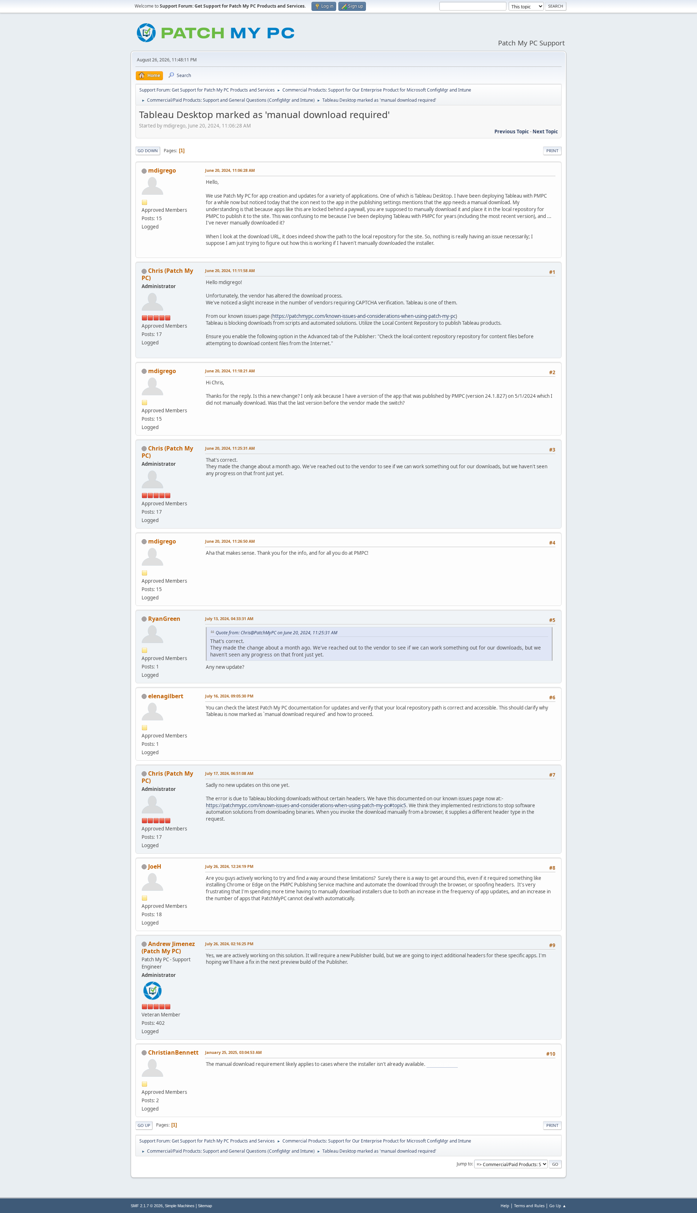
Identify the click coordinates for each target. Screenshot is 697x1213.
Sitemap (205, 1206)
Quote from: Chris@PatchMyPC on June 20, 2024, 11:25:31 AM (276, 633)
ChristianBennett (173, 1052)
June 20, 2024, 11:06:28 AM (230, 170)
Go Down (148, 150)
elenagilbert (165, 696)
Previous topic (511, 131)
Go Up (144, 1125)
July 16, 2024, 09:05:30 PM (229, 696)
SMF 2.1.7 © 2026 (147, 1206)
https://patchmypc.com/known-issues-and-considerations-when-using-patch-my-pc (364, 316)
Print (552, 150)
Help (505, 1205)
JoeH (154, 866)
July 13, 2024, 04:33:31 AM (229, 618)
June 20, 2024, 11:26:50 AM (230, 541)
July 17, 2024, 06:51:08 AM (229, 773)
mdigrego (162, 170)
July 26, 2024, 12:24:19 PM (229, 866)
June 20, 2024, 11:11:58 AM (230, 270)
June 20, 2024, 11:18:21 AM (230, 370)
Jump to (464, 1164)
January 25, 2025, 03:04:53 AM (233, 1052)
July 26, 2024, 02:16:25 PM (229, 943)
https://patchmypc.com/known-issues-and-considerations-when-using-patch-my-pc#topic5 (306, 805)
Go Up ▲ (557, 1205)
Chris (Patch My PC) (167, 274)
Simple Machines (180, 1206)
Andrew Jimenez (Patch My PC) (168, 947)
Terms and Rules (529, 1205)
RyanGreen (164, 619)
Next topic (545, 131)
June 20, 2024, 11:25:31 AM (230, 448)
